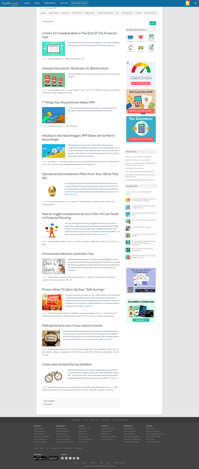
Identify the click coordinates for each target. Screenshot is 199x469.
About (76, 463)
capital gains (56, 352)
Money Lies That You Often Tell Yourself (138, 157)
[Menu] (195, 3)
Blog (101, 463)
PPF (83, 59)
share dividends (108, 352)
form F (88, 90)
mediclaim (78, 390)
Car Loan (140, 51)
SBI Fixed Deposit (129, 428)
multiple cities (94, 241)
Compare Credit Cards (108, 428)
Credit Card (130, 41)
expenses (73, 201)
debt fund (91, 277)
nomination (115, 90)
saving (60, 164)
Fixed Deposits (74, 313)
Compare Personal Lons (63, 436)
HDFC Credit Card (106, 431)
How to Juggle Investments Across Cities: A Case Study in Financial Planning (80, 216)
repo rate (54, 164)
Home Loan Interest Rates (41, 436)
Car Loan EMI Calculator (153, 436)
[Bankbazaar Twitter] (62, 458)
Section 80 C (76, 387)
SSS (115, 352)
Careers (83, 463)
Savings (109, 349)
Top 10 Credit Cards (107, 439)
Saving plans (52, 161)
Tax (117, 13)
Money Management (105, 13)
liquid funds (80, 316)
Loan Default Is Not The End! (141, 227)
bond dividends (47, 352)
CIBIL (41, 448)
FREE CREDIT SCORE (79, 3)
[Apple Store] (52, 459)
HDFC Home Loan (39, 431)
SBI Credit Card (106, 434)
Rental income (98, 352)
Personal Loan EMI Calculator (155, 434)
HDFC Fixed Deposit (130, 431)
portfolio (108, 201)
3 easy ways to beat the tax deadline (67, 364)
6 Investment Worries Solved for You (68, 254)
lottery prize (81, 352)
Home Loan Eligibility (40, 442)
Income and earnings (76, 349)
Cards (37, 3)
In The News (78, 448)
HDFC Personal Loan (62, 431)
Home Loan (130, 51)
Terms (108, 463)
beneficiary (76, 90)
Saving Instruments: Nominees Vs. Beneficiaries (75, 68)
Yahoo (69, 241)
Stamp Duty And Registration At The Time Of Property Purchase (144, 200)
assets (70, 90)
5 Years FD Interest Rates (131, 442)
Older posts (48, 404)
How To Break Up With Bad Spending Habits (139, 171)
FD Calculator (150, 439)
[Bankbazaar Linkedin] (66, 458)
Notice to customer (119, 463)
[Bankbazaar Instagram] (74, 458)
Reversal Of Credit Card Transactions (144, 220)
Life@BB (138, 13)
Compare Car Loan (84, 428)
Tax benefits (73, 126)
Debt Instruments (53, 313)
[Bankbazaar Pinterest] (78, 458)
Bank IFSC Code (55, 448)
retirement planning (48, 204)
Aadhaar (67, 59)
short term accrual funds (95, 316)
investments (95, 201)
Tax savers (59, 126)
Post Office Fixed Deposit (131, 436)
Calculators (151, 51)
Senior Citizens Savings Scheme (72, 164)
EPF (115, 313)
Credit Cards (53, 13)
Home (41, 8)
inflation (71, 161)
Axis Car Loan (83, 434)
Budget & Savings (53, 349)
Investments (49, 3)
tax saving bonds (109, 316)
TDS (71, 280)
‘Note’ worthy (126, 13)
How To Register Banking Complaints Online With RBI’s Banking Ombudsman (144, 243)
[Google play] (40, 459)
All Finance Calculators (153, 442)
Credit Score (89, 13)
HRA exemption (54, 390)
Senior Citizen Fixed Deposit (132, 439)
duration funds (108, 313)
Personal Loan (140, 41)
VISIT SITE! (64, 3)
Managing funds (88, 349)
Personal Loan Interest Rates (64, 442)
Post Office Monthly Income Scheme (95, 161)
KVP (75, 352)
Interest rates (79, 161)
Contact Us (93, 463)
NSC (109, 241)
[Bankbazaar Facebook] (70, 458)
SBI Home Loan (38, 428)
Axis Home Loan (39, 434)
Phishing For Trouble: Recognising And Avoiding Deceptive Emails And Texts (140, 164)
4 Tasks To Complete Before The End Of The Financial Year (79, 35)
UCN (62, 90)
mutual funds (107, 90)
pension (102, 201)
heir (92, 90)
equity (83, 90)
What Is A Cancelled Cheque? (141, 192)
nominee (45, 93)
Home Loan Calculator (153, 431)
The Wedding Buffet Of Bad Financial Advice (139, 180)
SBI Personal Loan (61, 428)
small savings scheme (89, 164)
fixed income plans (57, 316)
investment (85, 241)
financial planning (85, 201)
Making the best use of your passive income (72, 325)
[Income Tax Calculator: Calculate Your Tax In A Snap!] (141, 143)
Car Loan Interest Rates (86, 439)
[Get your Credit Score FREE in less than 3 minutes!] (141, 88)
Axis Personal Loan (62, 434)
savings (54, 93)
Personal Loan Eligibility (63, 439)
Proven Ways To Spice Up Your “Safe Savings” (73, 289)
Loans (26, 3)
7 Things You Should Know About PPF (68, 102)
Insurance (65, 13)
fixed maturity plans (70, 316)
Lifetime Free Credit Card (108, 436)
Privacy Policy (111, 466)
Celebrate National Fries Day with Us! (137, 160)
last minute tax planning (67, 390)
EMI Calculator (150, 13)
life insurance (98, 90)
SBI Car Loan (82, 431)
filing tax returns (76, 59)
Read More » (73, 194)
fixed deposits (64, 161)
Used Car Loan (83, 442)
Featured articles (53, 201)
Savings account (62, 93)
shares (70, 93)
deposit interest (65, 352)
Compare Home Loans (40, 439)
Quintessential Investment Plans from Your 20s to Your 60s (80, 176)
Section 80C (93, 390)
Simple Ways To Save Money (134, 168)
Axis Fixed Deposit (129, 434)
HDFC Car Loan (83, 436)
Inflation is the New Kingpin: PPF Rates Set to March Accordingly (78, 137)
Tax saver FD (109, 390)
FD (78, 201)
